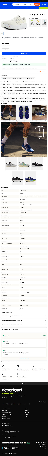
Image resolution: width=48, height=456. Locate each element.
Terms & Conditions (41, 442)
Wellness (3, 7)
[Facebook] (45, 402)
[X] (42, 402)
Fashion (23, 7)
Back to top (24, 383)
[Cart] (45, 4)
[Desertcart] (6, 4)
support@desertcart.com (10, 432)
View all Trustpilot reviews (24, 358)
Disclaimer (43, 446)
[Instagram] (40, 402)
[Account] (42, 4)
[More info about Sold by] (17, 56)
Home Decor (9, 7)
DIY (27, 7)
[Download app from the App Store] (15, 448)
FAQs (44, 448)
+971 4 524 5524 (8, 437)
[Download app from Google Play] (6, 448)
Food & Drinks (17, 7)
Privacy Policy (42, 444)
